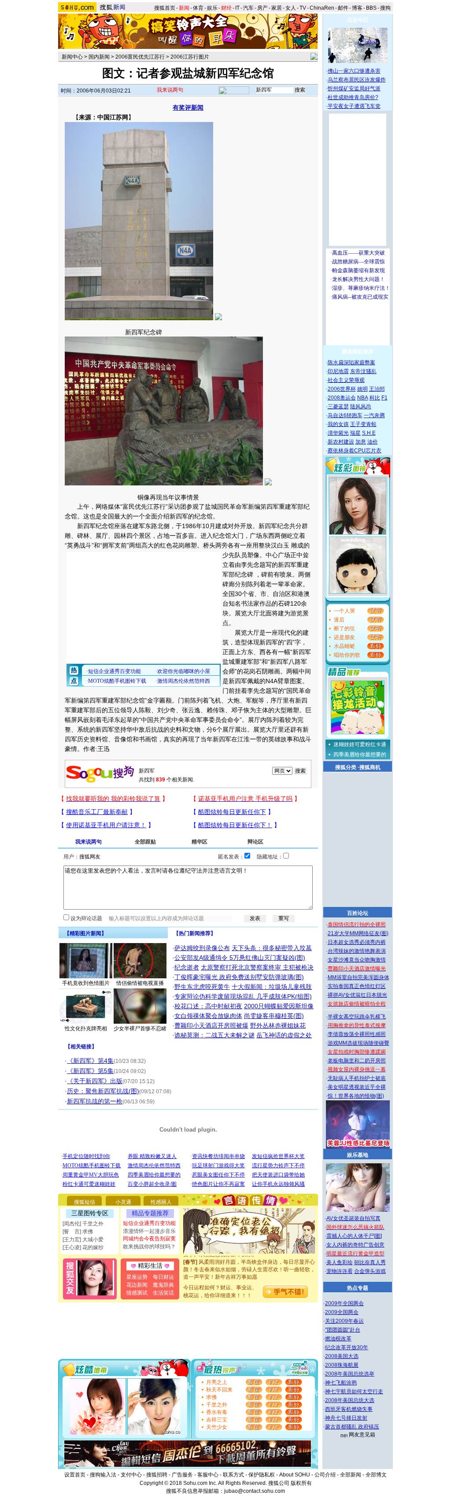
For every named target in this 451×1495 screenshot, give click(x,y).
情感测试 (137, 1293)
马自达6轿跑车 (345, 415)
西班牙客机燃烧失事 (349, 1409)
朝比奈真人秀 (370, 1262)
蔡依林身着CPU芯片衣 (354, 451)
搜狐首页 (164, 8)
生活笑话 (163, 1293)
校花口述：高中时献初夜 (208, 1006)
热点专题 (357, 1288)
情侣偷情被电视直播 (140, 983)
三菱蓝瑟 (338, 406)
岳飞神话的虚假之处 (284, 1035)
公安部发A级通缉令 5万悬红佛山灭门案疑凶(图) (239, 957)
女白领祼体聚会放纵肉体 (208, 1015)
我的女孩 (338, 424)
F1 (384, 398)
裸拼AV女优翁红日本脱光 (357, 995)
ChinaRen (322, 8)
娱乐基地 (357, 1155)
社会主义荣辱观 (346, 380)
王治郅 (377, 389)
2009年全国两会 (344, 1303)
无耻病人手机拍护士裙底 (357, 1078)
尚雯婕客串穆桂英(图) (274, 1015)
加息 (360, 442)
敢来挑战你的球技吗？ (149, 1246)
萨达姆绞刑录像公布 (202, 947)
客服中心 (207, 1475)
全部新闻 (350, 1475)
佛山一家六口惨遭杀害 (354, 71)
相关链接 (81, 1047)
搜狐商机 (370, 767)
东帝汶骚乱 (363, 371)
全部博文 (376, 1475)
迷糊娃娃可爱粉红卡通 (359, 744)
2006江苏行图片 (189, 57)
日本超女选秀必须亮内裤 (357, 942)
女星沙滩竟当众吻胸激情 (357, 960)
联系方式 (233, 1475)
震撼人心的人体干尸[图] (354, 1236)
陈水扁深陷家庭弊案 (351, 362)
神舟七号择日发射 (346, 1418)
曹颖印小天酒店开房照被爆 (211, 1025)
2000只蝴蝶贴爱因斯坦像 (279, 1006)
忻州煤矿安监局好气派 (354, 88)
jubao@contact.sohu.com (254, 1491)
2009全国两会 (342, 1312)
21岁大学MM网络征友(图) (358, 933)
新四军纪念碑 (143, 332)
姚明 (362, 389)
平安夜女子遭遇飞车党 (354, 106)
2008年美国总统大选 (349, 1400)
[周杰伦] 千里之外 (83, 1224)
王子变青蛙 (363, 424)
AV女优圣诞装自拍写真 (353, 1218)
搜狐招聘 (156, 1475)
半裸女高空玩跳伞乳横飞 (357, 1017)
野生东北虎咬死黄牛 (202, 986)
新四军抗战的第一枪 (94, 1101)
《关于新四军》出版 (94, 1080)
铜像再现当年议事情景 (168, 497)
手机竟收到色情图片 (86, 983)
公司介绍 (325, 1475)
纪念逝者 (186, 967)
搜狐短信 (84, 1202)
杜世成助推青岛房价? (353, 97)
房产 (262, 8)
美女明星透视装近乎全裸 (357, 1087)
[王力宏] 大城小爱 (83, 1239)
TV (302, 8)
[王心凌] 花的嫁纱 (83, 1247)
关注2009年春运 (344, 1321)
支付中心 (131, 1475)
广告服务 (182, 1475)
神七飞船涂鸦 (341, 1383)
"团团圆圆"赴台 (342, 1330)
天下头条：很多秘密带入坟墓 (272, 947)
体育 (198, 8)
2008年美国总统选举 (349, 1374)
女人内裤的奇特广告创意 (355, 1245)
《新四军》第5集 (90, 1070)
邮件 (343, 8)
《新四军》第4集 (90, 1060)
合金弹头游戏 (370, 1271)
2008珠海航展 (342, 1365)
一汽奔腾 (374, 415)
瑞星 (355, 433)
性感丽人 (161, 1202)
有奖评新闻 (188, 107)
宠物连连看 (339, 1271)
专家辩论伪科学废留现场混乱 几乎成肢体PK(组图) (243, 996)
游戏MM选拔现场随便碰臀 (358, 1043)
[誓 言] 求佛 (78, 1232)
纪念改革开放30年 (346, 1347)
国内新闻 (99, 57)
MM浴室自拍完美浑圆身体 (358, 977)
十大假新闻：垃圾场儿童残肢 (272, 986)
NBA (362, 398)
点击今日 (357, 20)
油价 (372, 442)
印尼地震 (338, 371)
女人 (290, 8)
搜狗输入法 (103, 1475)
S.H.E (369, 433)
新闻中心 (72, 57)
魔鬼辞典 (163, 1285)
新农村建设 (341, 442)
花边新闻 (137, 1285)
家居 (276, 8)
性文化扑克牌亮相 (86, 1028)
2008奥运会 (342, 398)
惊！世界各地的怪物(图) (356, 1096)
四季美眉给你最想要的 (359, 754)
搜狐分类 (345, 767)
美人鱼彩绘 (339, 1262)
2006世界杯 (342, 389)
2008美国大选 (342, 1356)
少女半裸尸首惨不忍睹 (140, 1028)
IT (237, 8)
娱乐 (212, 8)
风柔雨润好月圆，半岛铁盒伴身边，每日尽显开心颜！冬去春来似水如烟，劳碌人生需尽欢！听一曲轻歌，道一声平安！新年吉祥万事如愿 (249, 1258)
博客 (357, 8)
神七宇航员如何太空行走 (354, 1391)
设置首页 (74, 1475)
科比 (375, 398)
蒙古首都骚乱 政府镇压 (352, 1427)
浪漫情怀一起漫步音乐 (149, 1231)
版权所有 (301, 1483)
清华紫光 (338, 433)
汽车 (248, 8)
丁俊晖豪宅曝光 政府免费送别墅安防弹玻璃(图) (239, 977)
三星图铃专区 (89, 1213)
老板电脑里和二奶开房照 (357, 1061)
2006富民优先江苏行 (140, 57)
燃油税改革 (338, 1339)
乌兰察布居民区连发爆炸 (357, 80)
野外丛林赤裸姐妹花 (278, 1025)
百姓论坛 (357, 913)
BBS (371, 8)
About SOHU (294, 1475)
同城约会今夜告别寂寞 (149, 1239)
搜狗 (386, 8)
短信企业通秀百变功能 (149, 1223)
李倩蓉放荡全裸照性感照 (357, 1034)
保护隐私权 (261, 1475)
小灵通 (123, 1202)
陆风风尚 (360, 406)
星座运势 (137, 1277)
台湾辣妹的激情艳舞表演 (357, 951)
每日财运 (163, 1277)
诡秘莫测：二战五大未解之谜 (214, 1035)
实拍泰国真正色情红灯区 (357, 986)
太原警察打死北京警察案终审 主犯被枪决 (257, 967)
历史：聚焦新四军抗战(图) (103, 1091)
